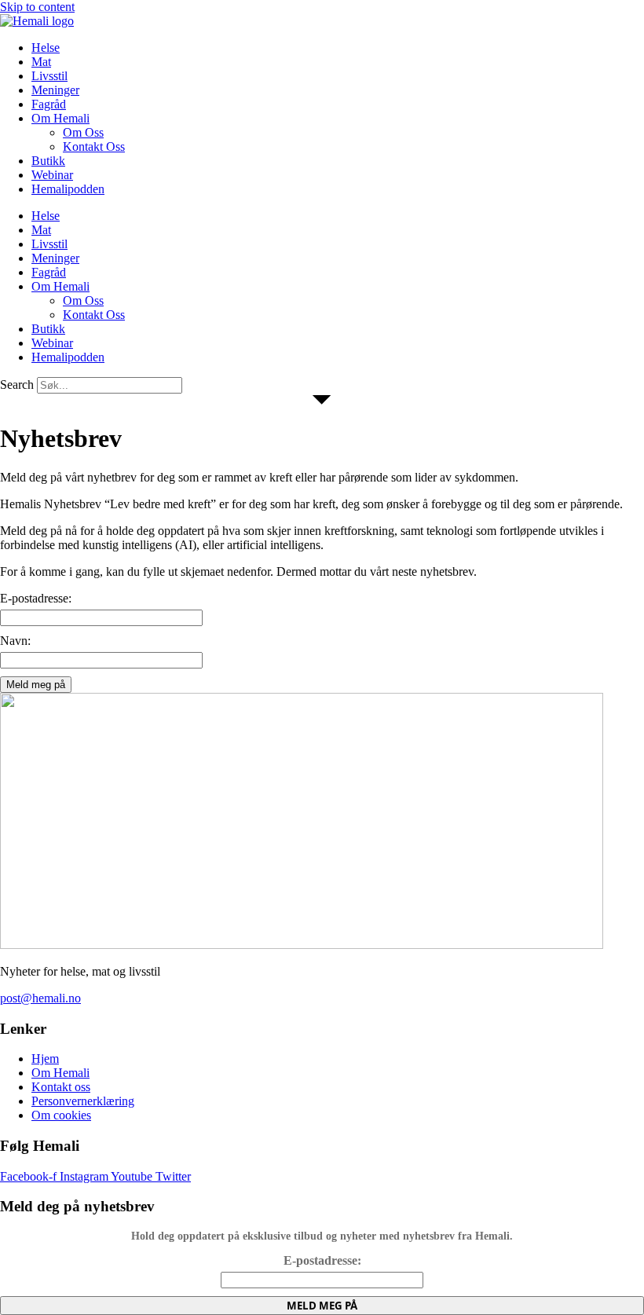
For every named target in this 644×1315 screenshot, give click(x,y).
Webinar (52, 174)
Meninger (55, 90)
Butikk (48, 160)
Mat (41, 61)
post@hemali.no (40, 998)
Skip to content (37, 6)
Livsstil (49, 75)
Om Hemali (60, 118)
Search (17, 384)
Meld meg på (35, 684)
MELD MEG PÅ (322, 1306)
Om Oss (83, 132)
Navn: (15, 640)
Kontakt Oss (94, 146)
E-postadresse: (35, 598)
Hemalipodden (67, 189)
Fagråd (48, 104)
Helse (45, 47)
